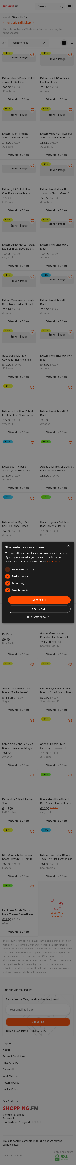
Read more (53, 561)
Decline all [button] (39, 609)
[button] (38, 617)
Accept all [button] (39, 600)
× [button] (68, 546)
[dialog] (38, 582)
